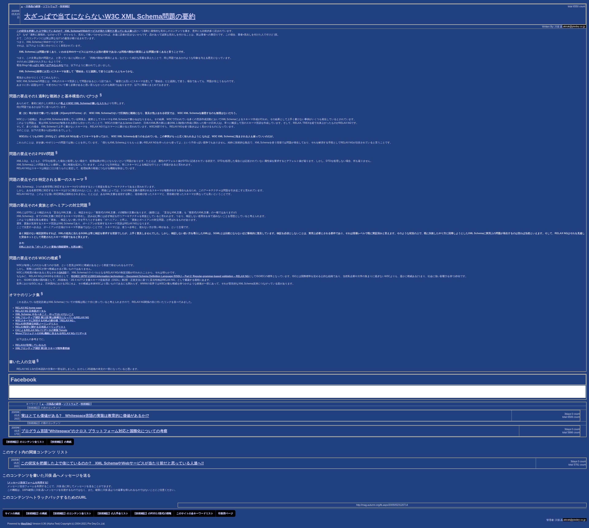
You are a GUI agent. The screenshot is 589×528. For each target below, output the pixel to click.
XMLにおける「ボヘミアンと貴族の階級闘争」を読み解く (51, 246)
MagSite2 (26, 523)
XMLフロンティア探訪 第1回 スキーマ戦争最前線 (42, 348)
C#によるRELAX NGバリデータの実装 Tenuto (41, 330)
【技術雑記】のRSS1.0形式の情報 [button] (152, 513)
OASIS (63, 272)
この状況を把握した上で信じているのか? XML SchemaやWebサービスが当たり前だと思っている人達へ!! (76, 31)
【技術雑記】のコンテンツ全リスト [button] (24, 441)
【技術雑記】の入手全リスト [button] (112, 513)
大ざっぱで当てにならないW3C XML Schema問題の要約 (109, 16)
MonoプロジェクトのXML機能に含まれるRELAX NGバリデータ (51, 333)
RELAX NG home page (28, 307)
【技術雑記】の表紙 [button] (60, 441)
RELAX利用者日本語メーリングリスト (36, 323)
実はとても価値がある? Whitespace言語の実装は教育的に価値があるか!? (85, 415)
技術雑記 (65, 6)
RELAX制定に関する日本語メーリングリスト (40, 327)
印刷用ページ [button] (225, 513)
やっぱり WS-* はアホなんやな (47, 65)
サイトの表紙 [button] (12, 513)
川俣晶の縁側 (33, 6)
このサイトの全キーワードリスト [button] (194, 513)
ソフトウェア (50, 6)
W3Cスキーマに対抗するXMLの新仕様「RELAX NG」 (45, 320)
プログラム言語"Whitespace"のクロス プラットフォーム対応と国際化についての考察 (94, 431)
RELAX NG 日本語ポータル (30, 311)
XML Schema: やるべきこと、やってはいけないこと (44, 314)
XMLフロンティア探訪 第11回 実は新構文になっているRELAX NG (52, 317)
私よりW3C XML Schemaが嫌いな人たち (84, 103)
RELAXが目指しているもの (30, 345)
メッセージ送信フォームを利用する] (28, 482)
